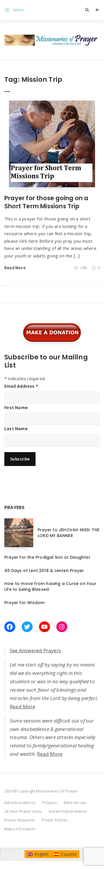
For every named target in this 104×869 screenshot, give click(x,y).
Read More (14, 267)
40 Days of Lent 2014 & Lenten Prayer (44, 570)
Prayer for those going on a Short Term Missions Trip (46, 202)
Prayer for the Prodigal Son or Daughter (47, 557)
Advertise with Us (20, 802)
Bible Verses (75, 802)
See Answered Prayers (35, 650)
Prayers (49, 802)
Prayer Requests (19, 819)
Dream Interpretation (68, 811)
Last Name (16, 428)
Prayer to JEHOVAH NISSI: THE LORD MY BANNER (69, 533)
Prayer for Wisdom (24, 603)
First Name (16, 407)
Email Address (21, 386)
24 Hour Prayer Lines (23, 811)
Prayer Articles (55, 819)
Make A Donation (19, 828)
